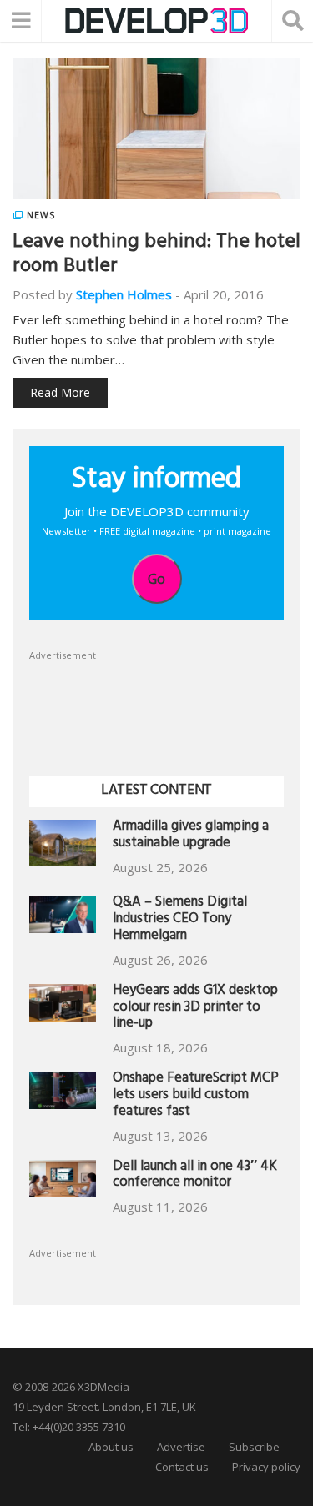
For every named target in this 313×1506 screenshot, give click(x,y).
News (41, 215)
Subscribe (254, 1446)
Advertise (181, 1446)
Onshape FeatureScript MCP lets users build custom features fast (196, 1096)
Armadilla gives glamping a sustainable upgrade (191, 836)
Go (156, 579)
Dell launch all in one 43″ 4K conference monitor (195, 1176)
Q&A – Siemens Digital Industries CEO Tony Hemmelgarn (180, 920)
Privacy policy (266, 1466)
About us (111, 1446)
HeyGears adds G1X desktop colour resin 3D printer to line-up (195, 1008)
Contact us (182, 1466)
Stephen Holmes (124, 294)
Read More (60, 392)
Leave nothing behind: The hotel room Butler (156, 255)
